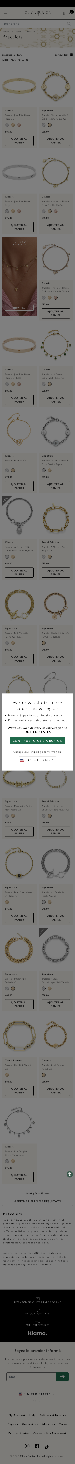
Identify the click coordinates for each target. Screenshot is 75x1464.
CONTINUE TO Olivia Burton (38, 741)
